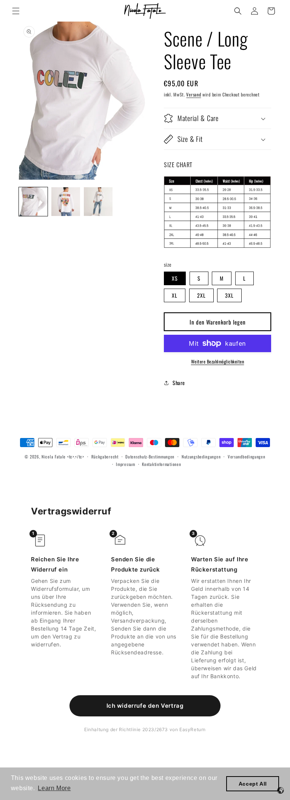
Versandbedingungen (246, 457)
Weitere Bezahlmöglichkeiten (217, 361)
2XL (201, 295)
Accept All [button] (253, 784)
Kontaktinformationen (161, 464)
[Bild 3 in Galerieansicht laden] (98, 201)
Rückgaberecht (105, 457)
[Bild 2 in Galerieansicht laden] (65, 201)
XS (175, 278)
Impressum (125, 464)
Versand (193, 94)
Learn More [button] (54, 788)
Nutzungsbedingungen (201, 457)
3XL (229, 295)
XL (174, 295)
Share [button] (179, 383)
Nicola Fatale (54, 457)
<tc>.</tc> (75, 457)
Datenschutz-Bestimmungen (149, 457)
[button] (16, 11)
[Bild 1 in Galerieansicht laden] (33, 201)
